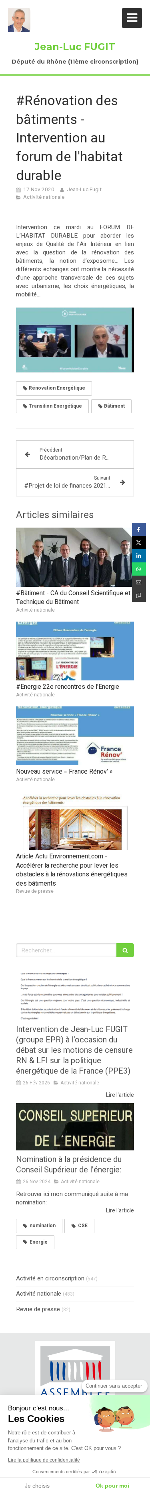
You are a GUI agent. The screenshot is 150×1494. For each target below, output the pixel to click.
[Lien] (75, 1377)
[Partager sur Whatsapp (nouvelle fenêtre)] (139, 569)
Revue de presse (38, 1309)
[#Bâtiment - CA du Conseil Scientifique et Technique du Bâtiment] (75, 557)
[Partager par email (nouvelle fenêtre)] (139, 582)
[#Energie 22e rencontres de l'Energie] (75, 651)
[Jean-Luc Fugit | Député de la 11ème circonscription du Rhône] (19, 20)
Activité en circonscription (50, 1278)
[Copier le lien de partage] (139, 595)
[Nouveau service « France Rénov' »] (75, 736)
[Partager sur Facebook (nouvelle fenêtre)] (139, 529)
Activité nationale (38, 1294)
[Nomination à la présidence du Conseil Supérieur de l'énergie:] (75, 1126)
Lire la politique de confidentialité (44, 1460)
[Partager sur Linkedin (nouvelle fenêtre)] (139, 555)
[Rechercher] (125, 950)
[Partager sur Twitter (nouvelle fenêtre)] (139, 542)
